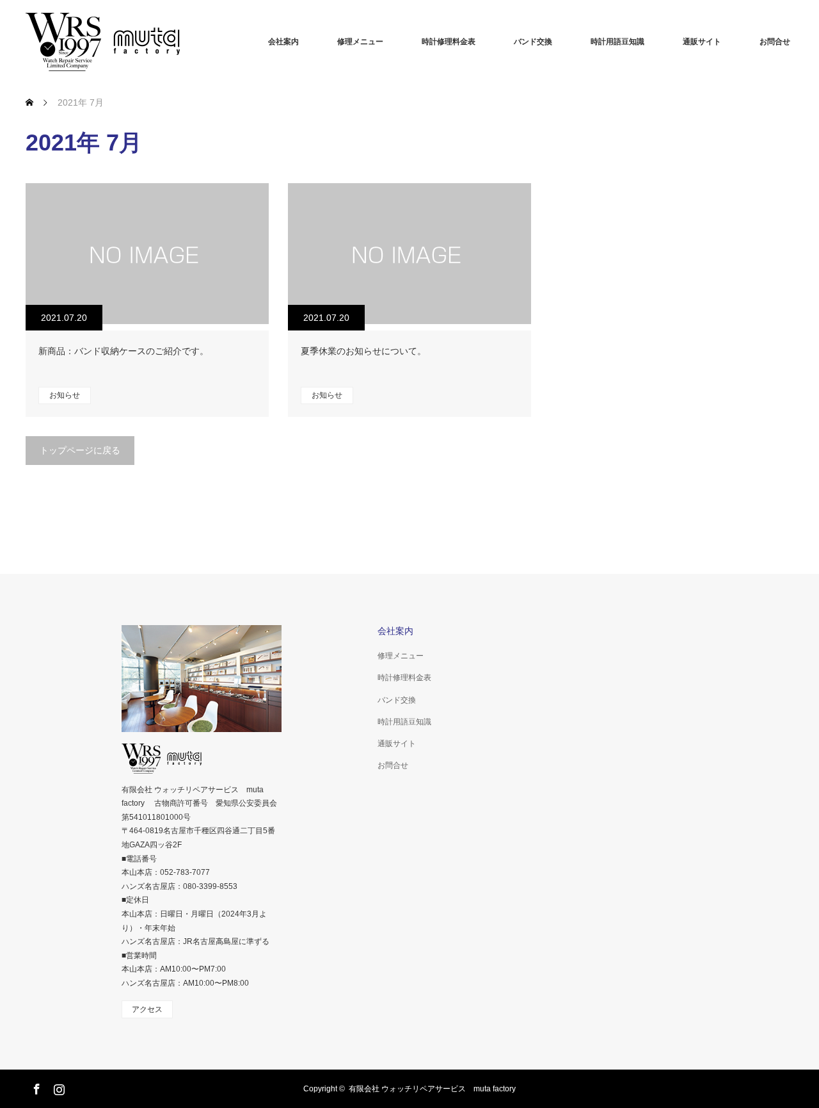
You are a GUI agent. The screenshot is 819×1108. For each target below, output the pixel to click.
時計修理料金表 (448, 41)
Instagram (57, 1086)
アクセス (147, 1009)
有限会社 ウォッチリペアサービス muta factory (432, 1088)
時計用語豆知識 (617, 41)
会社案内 (283, 41)
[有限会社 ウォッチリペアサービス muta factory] (122, 41)
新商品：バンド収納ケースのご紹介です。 (123, 351)
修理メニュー (360, 41)
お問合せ (774, 41)
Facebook (35, 1086)
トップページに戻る (80, 450)
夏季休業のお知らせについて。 (363, 351)
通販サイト (702, 41)
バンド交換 (533, 41)
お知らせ (64, 395)
